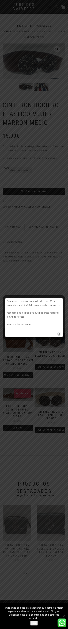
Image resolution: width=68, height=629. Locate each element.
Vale (34, 623)
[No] (63, 616)
